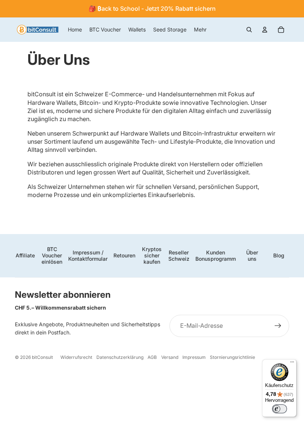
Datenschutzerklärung (119, 357)
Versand (169, 357)
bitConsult (42, 357)
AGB (152, 357)
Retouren (124, 255)
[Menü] (292, 363)
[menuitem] (200, 29)
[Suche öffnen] (249, 29)
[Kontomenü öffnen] (265, 29)
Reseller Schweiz (178, 255)
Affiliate (25, 255)
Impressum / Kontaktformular (88, 255)
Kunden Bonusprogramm (215, 255)
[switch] (279, 408)
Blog (278, 255)
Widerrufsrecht (76, 357)
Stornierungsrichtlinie (232, 357)
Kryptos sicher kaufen (152, 255)
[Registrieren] (278, 326)
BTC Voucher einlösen (52, 255)
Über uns (252, 255)
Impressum (194, 357)
